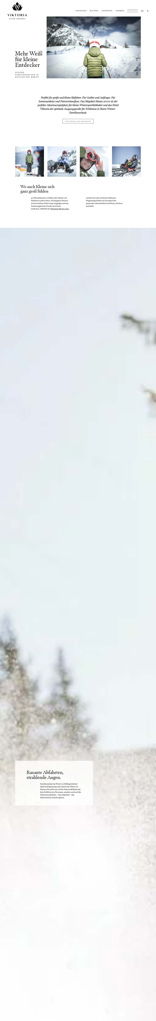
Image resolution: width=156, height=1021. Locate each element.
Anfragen (81, 11)
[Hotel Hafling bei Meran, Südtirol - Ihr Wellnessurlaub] (147, 10)
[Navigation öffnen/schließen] (132, 10)
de (142, 11)
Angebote (106, 11)
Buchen (94, 11)
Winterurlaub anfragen (78, 121)
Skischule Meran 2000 (59, 209)
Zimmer (120, 11)
